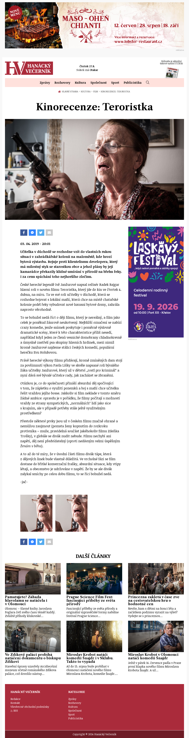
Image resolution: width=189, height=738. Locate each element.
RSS (15, 710)
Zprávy (45, 83)
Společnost (98, 83)
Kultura (80, 83)
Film (96, 91)
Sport (115, 83)
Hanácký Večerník (29, 68)
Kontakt (15, 703)
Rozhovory (62, 83)
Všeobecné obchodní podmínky (30, 706)
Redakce (15, 699)
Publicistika (133, 83)
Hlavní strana (70, 91)
